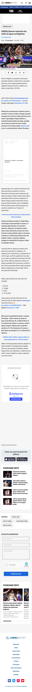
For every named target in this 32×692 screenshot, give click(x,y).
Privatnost (16, 664)
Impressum (16, 654)
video (16, 648)
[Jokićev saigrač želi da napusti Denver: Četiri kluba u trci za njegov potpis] (7, 501)
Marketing (16, 671)
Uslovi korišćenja (16, 668)
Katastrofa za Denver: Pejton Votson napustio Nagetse (20, 473)
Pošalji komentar (16, 574)
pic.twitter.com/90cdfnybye (11, 101)
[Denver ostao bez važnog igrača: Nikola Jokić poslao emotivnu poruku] (7, 492)
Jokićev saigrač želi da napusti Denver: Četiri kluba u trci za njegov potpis (19, 501)
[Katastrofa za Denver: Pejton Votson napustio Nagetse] (7, 474)
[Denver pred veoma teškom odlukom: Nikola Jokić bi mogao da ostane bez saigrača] (13, 594)
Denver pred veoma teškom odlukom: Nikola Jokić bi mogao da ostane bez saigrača (12, 606)
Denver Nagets (7, 521)
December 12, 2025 (21, 103)
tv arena (8, 686)
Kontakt (16, 675)
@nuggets (26, 301)
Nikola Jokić (25, 126)
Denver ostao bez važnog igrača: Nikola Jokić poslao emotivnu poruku (20, 491)
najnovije (16, 644)
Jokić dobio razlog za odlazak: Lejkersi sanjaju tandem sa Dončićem (20, 482)
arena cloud (16, 651)
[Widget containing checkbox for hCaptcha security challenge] (17, 564)
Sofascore (14, 445)
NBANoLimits (7, 26)
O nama (16, 661)
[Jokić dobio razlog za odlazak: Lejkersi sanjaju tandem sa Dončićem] (7, 483)
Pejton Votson (7, 525)
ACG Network (16, 658)
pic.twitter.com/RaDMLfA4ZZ (11, 305)
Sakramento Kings (22, 521)
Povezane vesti (11, 468)
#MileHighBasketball (21, 98)
